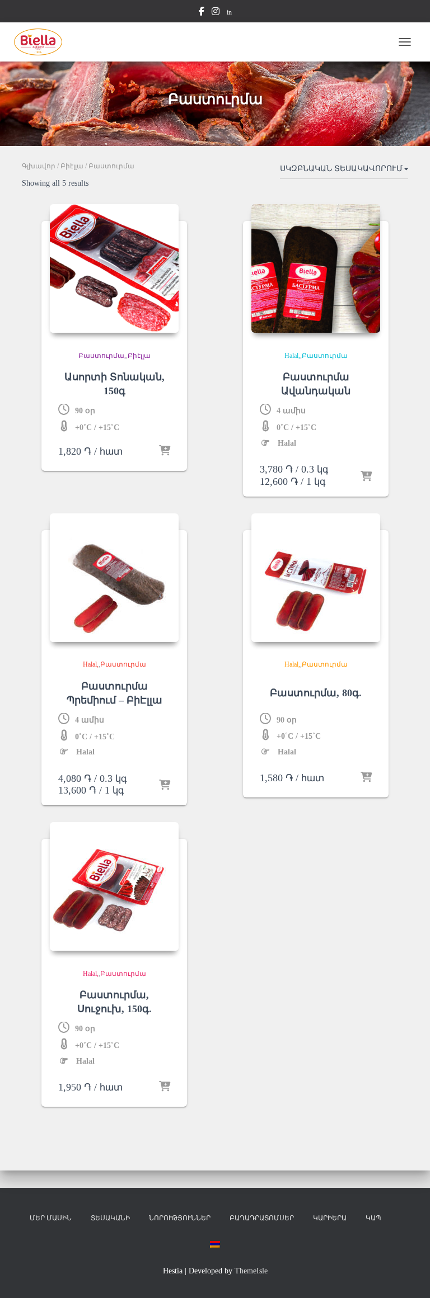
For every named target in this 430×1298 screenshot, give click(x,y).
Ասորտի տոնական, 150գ (114, 384)
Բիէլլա (71, 166)
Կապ (373, 1218)
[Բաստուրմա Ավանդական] (315, 268)
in (229, 12)
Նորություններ (180, 1218)
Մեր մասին (51, 1218)
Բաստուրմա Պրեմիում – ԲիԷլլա (114, 693)
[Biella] (42, 42)
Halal (291, 356)
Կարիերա (330, 1218)
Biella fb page (201, 13)
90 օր (85, 411)
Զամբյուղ (400, 1220)
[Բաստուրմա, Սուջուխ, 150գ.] (114, 886)
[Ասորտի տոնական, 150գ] (114, 268)
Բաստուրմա (101, 356)
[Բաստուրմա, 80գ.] (315, 577)
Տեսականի (110, 1218)
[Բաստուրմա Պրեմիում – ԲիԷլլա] (114, 577)
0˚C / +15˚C (296, 427)
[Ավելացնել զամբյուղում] (164, 451)
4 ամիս (291, 411)
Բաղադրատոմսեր (262, 1218)
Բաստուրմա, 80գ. (316, 692)
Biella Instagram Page (215, 13)
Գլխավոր (38, 166)
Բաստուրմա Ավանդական (315, 384)
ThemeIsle (251, 1271)
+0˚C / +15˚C (97, 427)
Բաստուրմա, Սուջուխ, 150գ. (114, 1001)
